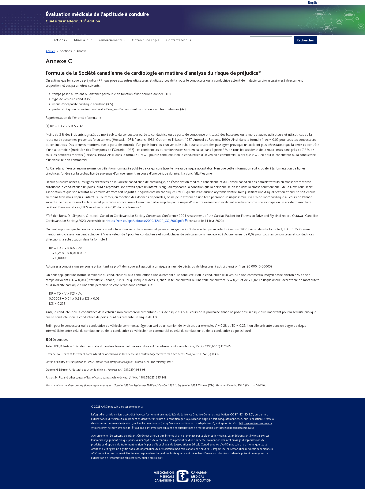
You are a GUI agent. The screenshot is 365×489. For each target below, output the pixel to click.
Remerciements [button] (110, 40)
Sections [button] (58, 40)
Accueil (50, 51)
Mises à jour (83, 40)
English (313, 2)
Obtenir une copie (145, 40)
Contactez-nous (178, 40)
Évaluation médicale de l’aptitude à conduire (97, 14)
